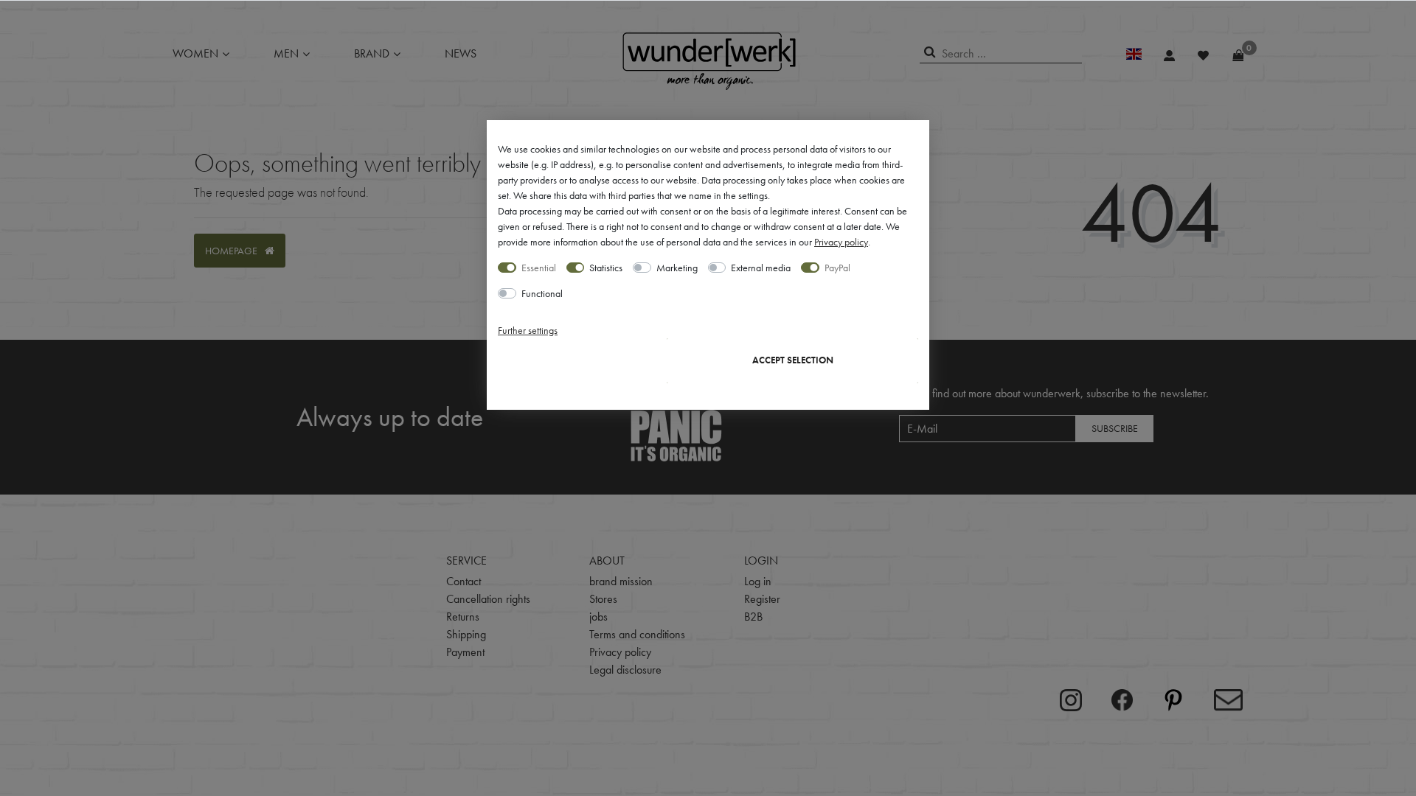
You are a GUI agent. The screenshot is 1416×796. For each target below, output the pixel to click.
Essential (538, 267)
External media (761, 267)
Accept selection (792, 360)
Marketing (677, 267)
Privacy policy (841, 241)
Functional (542, 293)
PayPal (837, 267)
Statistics (605, 267)
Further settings (528, 330)
